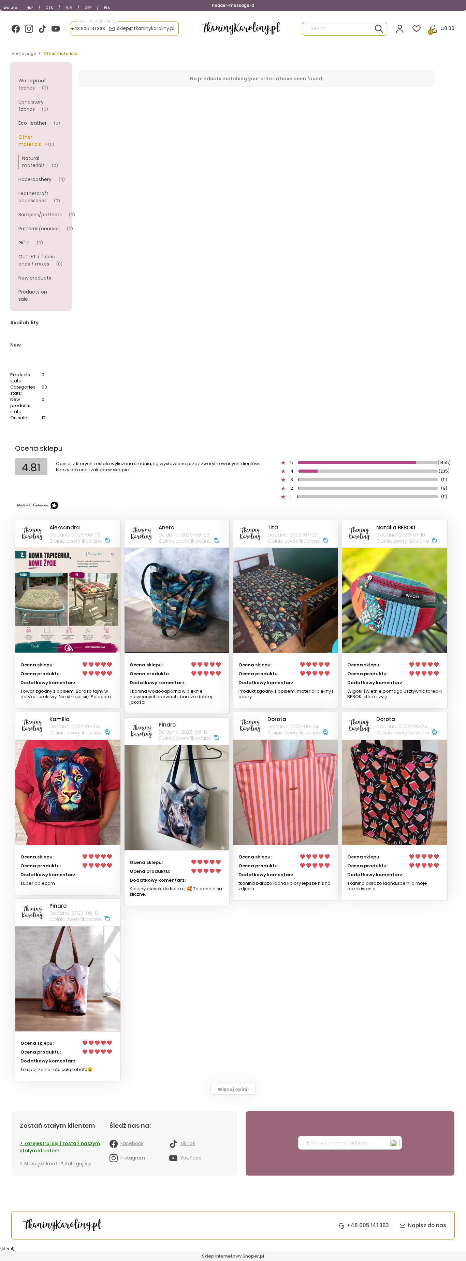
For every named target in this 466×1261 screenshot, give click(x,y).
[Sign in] (400, 29)
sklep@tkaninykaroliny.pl (145, 28)
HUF (30, 7)
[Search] (379, 29)
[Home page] (240, 28)
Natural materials (33, 162)
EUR (68, 7)
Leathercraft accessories (33, 197)
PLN (107, 7)
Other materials (29, 141)
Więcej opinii (233, 1089)
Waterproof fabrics (32, 84)
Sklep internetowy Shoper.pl (233, 1256)
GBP (88, 7)
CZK (49, 7)
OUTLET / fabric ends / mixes (36, 260)
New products (34, 277)
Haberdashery (35, 179)
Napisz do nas (427, 1225)
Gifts (24, 242)
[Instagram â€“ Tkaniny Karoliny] (29, 29)
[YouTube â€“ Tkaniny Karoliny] (56, 29)
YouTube (191, 1157)
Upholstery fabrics (31, 105)
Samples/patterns (40, 214)
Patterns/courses (39, 228)
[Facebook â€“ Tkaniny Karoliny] (16, 29)
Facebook (132, 1143)
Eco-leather (32, 123)
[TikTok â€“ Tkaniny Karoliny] (42, 29)
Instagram (132, 1157)
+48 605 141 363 (88, 29)
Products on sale (32, 295)
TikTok (187, 1143)
